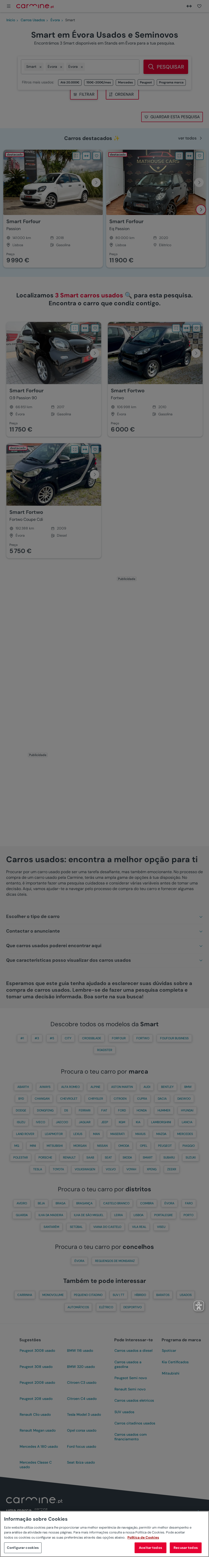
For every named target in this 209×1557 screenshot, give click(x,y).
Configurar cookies (23, 1547)
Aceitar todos (150, 1547)
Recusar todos (186, 1547)
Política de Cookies (143, 1537)
